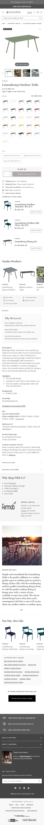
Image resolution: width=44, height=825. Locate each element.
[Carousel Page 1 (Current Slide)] (21, 609)
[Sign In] (38, 12)
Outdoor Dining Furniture (13, 672)
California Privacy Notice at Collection (21, 807)
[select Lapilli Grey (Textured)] (29, 126)
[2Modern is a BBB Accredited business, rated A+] (13, 821)
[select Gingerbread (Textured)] (37, 126)
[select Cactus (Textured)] (5, 110)
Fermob (5, 81)
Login (4, 91)
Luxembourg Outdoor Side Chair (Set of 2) (27, 224)
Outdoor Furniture (10, 679)
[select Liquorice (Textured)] (29, 102)
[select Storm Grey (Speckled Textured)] (21, 102)
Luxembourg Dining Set (26, 241)
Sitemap (11, 804)
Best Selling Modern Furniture (15, 665)
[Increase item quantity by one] (10, 173)
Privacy (22, 804)
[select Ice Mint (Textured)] (29, 118)
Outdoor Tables (14, 23)
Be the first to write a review (22, 698)
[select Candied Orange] (29, 134)
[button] (41, 12)
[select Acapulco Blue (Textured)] (13, 110)
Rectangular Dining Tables (13, 682)
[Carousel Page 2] (22, 609)
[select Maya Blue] (37, 134)
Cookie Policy (29, 804)
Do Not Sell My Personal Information (15, 810)
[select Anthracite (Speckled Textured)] (5, 102)
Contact (23, 511)
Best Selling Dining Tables (13, 661)
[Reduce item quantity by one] (10, 175)
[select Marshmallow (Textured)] (5, 134)
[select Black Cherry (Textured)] (21, 110)
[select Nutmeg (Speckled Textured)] (37, 118)
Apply (9, 91)
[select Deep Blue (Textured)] (13, 118)
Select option (36, 212)
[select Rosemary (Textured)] (37, 102)
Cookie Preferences (32, 810)
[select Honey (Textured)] (21, 126)
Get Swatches (36, 95)
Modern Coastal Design (12, 668)
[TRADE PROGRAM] (22, 757)
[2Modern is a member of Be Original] (22, 816)
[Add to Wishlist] (40, 29)
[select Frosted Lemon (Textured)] (21, 118)
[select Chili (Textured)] (37, 110)
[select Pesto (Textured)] (13, 134)
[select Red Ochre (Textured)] (5, 126)
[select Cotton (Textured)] (13, 102)
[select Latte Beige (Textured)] (5, 142)
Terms (17, 804)
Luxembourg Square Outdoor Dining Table (8, 290)
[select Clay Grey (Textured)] (5, 118)
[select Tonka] (21, 134)
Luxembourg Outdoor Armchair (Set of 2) (25, 205)
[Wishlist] (34, 12)
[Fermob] (9, 505)
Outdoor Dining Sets (32, 672)
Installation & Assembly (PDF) (14, 406)
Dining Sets (32, 665)
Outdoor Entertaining (30, 675)
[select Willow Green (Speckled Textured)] (13, 126)
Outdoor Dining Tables (32, 23)
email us (12, 455)
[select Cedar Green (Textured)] (29, 110)
